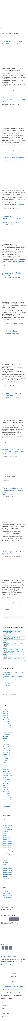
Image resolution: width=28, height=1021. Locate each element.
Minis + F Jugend (7, 854)
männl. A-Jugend (7, 841)
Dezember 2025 (7, 726)
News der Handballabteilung (10, 856)
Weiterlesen (6, 85)
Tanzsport (12, 442)
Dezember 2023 (7, 773)
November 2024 (7, 752)
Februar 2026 (6, 721)
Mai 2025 (5, 740)
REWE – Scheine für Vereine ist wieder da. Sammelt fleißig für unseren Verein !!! (14, 451)
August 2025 (6, 734)
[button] (1, 28)
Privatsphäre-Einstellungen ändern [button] (14, 986)
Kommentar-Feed (7, 895)
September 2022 (7, 804)
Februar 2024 (6, 769)
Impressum (14, 981)
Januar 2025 (6, 748)
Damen (5, 821)
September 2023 (7, 779)
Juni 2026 (5, 713)
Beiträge (4, 1008)
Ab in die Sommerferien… (10, 685)
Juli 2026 (5, 711)
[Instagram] (6, 948)
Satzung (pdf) (14, 976)
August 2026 (6, 709)
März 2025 (6, 744)
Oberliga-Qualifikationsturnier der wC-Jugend (13, 553)
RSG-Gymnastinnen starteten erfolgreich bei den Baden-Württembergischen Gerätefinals (13, 491)
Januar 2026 (6, 724)
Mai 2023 (5, 787)
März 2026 (6, 719)
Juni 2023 (5, 785)
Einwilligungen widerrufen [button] (14, 993)
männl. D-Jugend (7, 847)
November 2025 (7, 728)
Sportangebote (5, 1005)
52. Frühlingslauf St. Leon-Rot (14, 157)
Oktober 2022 (6, 802)
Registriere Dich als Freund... (9, 956)
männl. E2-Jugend (8, 852)
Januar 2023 (6, 795)
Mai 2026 (5, 715)
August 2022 (6, 806)
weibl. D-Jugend (18, 150)
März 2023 (6, 791)
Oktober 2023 (6, 777)
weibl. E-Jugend (7, 876)
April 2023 (5, 789)
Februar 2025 (6, 746)
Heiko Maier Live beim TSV (10, 680)
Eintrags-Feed (6, 893)
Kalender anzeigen (20, 660)
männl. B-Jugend (7, 843)
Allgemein (6, 442)
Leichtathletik (7, 208)
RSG (5, 265)
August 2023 (6, 781)
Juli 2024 (5, 758)
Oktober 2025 (6, 730)
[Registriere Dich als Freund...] (3, 953)
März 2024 (6, 767)
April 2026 (5, 717)
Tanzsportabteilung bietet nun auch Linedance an (14, 394)
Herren (4, 833)
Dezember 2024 (7, 750)
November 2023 (7, 775)
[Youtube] (10, 948)
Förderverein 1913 (8, 825)
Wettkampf (15, 208)
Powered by (8, 998)
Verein (4, 866)
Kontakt (14, 970)
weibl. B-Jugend (7, 870)
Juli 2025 (5, 736)
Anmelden (5, 891)
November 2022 (7, 800)
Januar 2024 (6, 771)
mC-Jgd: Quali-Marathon (12, 41)
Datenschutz (14, 978)
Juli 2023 (5, 783)
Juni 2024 (5, 761)
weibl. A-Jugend (7, 868)
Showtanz (5, 860)
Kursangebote (6, 837)
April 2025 (5, 742)
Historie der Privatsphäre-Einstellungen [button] (14, 989)
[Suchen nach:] (14, 617)
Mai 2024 (5, 763)
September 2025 (7, 732)
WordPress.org (7, 897)
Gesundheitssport (8, 829)
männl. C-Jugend (18, 90)
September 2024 (7, 756)
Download (14, 973)
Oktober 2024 (6, 754)
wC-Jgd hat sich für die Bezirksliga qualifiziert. (11, 274)
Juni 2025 (5, 738)
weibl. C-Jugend (18, 323)
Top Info (5, 864)
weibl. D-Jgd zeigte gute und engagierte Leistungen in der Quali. (13, 99)
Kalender (4, 1010)
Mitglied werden (5, 1013)
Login (3, 1019)
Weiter (7, 609)
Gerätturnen (6, 827)
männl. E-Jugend (7, 850)
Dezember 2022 (7, 798)
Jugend (11, 90)
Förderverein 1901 (8, 823)
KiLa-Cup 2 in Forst (9, 331)
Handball (6, 90)
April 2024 (5, 765)
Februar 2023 (6, 793)
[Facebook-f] (3, 948)
